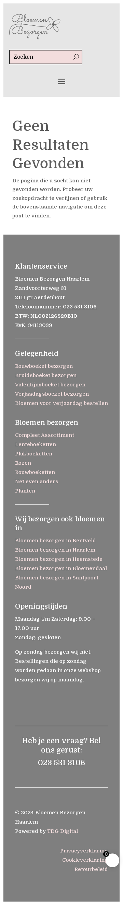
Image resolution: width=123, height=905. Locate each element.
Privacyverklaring (84, 851)
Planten (25, 491)
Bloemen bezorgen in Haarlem (55, 550)
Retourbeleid (91, 869)
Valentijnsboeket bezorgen (50, 385)
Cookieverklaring (85, 860)
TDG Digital (62, 831)
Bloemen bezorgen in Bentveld (55, 541)
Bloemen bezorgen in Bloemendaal (61, 568)
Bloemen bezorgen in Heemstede (58, 559)
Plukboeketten (33, 454)
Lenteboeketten (35, 444)
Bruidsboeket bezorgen (46, 375)
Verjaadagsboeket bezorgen (52, 394)
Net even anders (36, 481)
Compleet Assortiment (44, 435)
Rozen (23, 463)
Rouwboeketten (35, 472)
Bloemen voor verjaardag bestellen (61, 403)
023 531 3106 (80, 307)
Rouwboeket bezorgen (44, 366)
